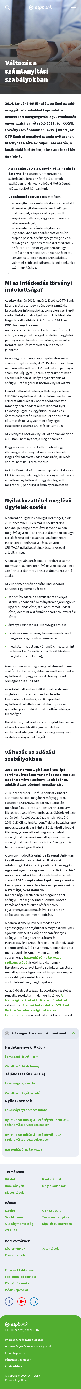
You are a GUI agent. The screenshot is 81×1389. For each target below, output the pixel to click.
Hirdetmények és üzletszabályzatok (28, 1347)
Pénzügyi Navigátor (18, 1360)
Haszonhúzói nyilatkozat (23, 1149)
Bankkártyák (14, 1186)
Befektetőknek (17, 1241)
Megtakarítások (54, 1186)
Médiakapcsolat (16, 1290)
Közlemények (15, 1248)
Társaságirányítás (55, 1217)
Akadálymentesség (19, 1224)
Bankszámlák (52, 1179)
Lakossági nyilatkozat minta (26, 1110)
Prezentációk (15, 1255)
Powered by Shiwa (16, 1380)
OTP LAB (11, 1230)
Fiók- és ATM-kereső (19, 1270)
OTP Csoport (51, 1210)
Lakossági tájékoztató (22, 1083)
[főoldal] (40, 1325)
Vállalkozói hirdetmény (22, 1066)
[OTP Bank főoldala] (40, 7)
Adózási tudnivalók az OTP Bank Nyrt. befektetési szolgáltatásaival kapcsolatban (37, 1010)
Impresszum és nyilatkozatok (24, 1340)
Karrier (10, 1210)
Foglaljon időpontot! (20, 1277)
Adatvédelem (13, 1366)
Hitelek (10, 1179)
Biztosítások (14, 1192)
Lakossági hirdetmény (21, 1056)
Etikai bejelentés (16, 1353)
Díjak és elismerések (57, 1224)
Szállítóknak (14, 1217)
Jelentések (50, 1248)
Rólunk (10, 1203)
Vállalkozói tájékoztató (22, 1093)
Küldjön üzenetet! (18, 1283)
